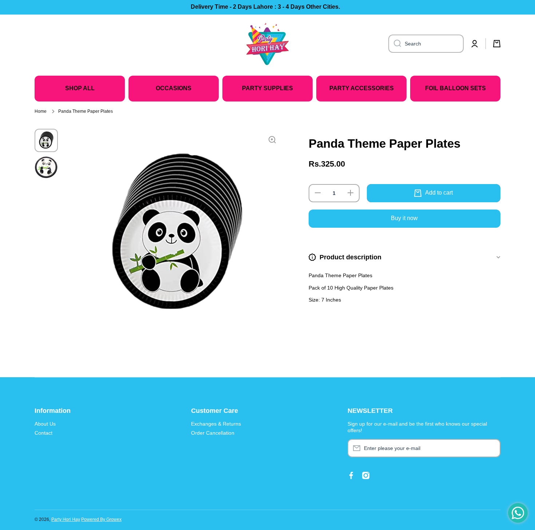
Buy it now (404, 218)
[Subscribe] (491, 448)
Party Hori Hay (65, 519)
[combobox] (426, 44)
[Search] (394, 44)
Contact (43, 433)
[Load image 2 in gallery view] (46, 167)
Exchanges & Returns (216, 424)
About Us (45, 424)
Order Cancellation (212, 433)
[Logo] (267, 43)
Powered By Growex (101, 519)
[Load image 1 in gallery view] (46, 140)
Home (41, 111)
